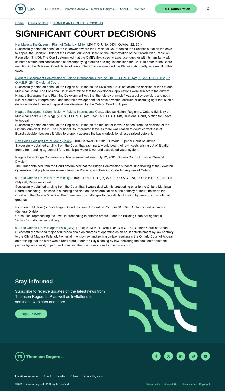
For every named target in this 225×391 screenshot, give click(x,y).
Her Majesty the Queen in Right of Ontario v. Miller (50, 44)
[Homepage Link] (39, 357)
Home (19, 23)
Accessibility (171, 384)
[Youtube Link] (206, 356)
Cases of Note (38, 23)
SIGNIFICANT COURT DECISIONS (78, 23)
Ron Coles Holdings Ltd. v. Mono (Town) (43, 140)
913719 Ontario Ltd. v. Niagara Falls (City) (44, 227)
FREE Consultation (176, 9)
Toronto (48, 376)
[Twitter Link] (168, 356)
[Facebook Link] (156, 356)
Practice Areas (75, 9)
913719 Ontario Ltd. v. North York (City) (43, 177)
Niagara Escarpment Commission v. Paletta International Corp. (59, 111)
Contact (139, 9)
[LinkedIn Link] (180, 356)
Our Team (52, 9)
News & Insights (102, 9)
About (124, 9)
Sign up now (31, 314)
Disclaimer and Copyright (196, 384)
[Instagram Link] (193, 356)
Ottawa (74, 376)
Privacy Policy (152, 384)
